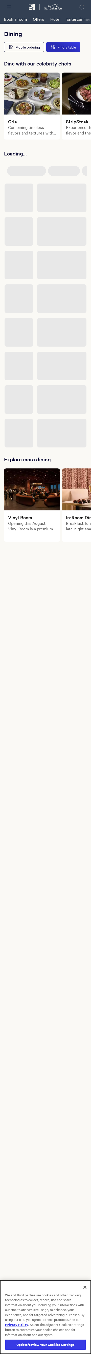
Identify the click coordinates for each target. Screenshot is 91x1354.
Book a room (15, 19)
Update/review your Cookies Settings (45, 1344)
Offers (38, 19)
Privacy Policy (16, 1324)
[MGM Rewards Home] (32, 7)
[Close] (84, 1287)
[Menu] (9, 7)
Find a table (67, 47)
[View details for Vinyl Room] (32, 489)
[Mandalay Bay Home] (53, 7)
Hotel (55, 19)
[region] (45, 1317)
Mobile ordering (27, 47)
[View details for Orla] (32, 94)
